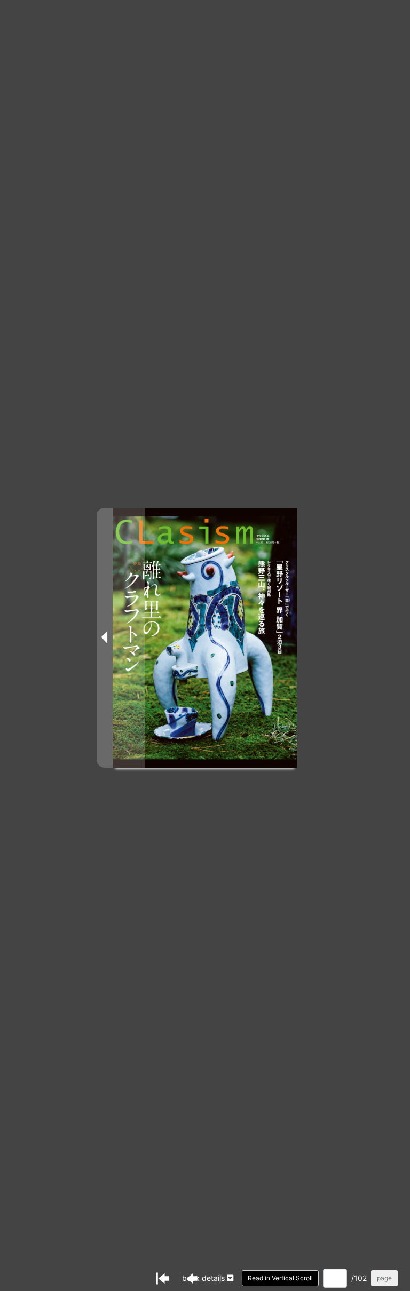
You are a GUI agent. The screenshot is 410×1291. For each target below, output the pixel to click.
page (384, 1278)
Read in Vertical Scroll (280, 1278)
